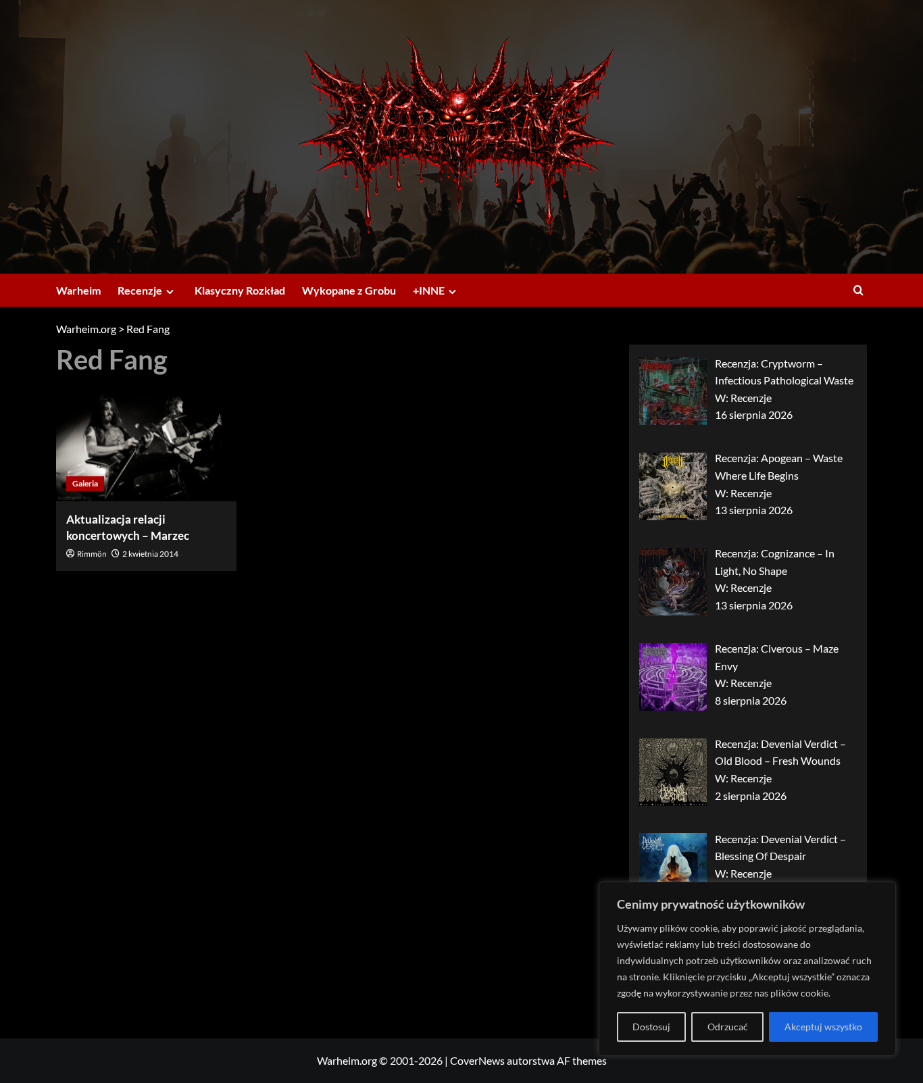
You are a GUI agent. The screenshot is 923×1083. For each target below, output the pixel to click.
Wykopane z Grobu (349, 290)
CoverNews (477, 1060)
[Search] (858, 290)
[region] (747, 969)
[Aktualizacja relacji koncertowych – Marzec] (146, 441)
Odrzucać (727, 1026)
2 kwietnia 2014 (150, 554)
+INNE (429, 290)
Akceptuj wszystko (823, 1026)
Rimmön (92, 554)
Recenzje (140, 290)
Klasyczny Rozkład (240, 290)
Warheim (78, 290)
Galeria (85, 483)
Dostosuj (651, 1026)
